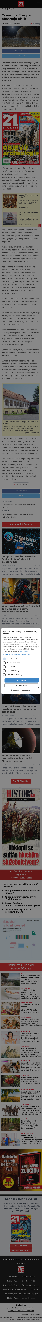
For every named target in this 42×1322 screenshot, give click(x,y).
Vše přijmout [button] (22, 680)
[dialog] (21, 661)
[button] (21, 654)
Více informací (24, 651)
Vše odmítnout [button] (21, 686)
